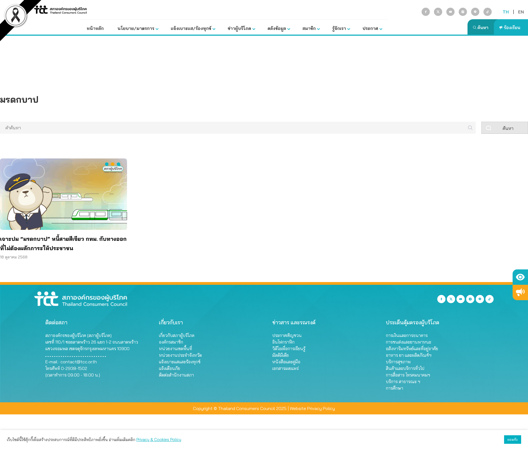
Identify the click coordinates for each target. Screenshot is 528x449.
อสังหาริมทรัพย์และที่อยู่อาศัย (412, 348)
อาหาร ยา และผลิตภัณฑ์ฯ (408, 355)
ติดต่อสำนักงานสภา (176, 375)
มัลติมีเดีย (280, 355)
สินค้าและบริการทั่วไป (405, 368)
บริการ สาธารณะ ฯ (403, 381)
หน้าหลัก (95, 28)
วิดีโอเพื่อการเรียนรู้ (288, 348)
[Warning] (520, 292)
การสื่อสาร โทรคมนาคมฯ (408, 375)
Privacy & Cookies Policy (158, 439)
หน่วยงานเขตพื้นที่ (175, 348)
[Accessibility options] (520, 277)
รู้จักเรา (339, 28)
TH (506, 12)
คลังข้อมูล (277, 28)
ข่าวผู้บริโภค (239, 28)
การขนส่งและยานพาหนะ (408, 342)
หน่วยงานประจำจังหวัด (180, 355)
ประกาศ (370, 28)
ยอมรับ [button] (512, 439)
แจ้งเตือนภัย (169, 368)
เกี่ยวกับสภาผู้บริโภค (176, 335)
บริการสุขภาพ (398, 361)
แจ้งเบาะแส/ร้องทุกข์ (191, 28)
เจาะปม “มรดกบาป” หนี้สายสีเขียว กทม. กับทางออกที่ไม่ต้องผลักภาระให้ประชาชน (63, 243)
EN (521, 12)
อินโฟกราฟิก (283, 342)
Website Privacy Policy (312, 408)
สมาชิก (309, 28)
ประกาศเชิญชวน (287, 335)
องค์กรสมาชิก (171, 342)
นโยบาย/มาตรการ (135, 28)
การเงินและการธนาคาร (407, 335)
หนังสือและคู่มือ (286, 361)
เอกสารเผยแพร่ (285, 368)
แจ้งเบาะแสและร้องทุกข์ (179, 361)
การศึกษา (394, 388)
